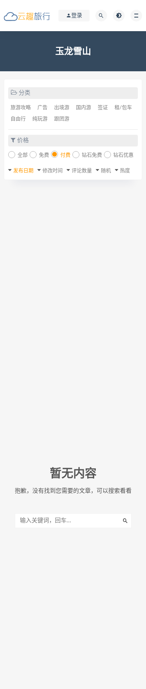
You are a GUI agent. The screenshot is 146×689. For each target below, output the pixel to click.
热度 (125, 170)
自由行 (18, 119)
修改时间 (52, 170)
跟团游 (61, 119)
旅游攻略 (21, 107)
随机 (106, 170)
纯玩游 (39, 119)
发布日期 (23, 170)
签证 (103, 107)
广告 (42, 107)
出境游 (61, 107)
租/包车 (123, 107)
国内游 (83, 107)
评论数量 (82, 170)
